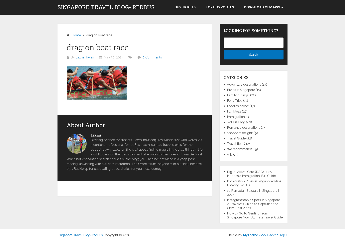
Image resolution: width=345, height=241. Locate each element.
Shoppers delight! (240, 133)
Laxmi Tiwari (84, 57)
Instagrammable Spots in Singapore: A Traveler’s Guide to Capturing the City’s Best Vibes (254, 204)
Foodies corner (238, 106)
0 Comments (152, 57)
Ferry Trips (234, 101)
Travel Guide (236, 138)
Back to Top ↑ (277, 235)
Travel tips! (235, 144)
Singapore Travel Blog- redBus (106, 7)
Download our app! (262, 7)
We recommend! (239, 149)
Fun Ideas (234, 111)
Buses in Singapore (241, 90)
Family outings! (238, 95)
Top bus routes (220, 7)
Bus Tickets (185, 7)
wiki (229, 154)
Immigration (236, 117)
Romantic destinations (243, 127)
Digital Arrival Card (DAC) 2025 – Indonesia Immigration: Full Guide (251, 174)
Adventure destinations (244, 84)
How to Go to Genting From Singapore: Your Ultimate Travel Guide (255, 215)
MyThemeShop (254, 235)
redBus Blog (236, 122)
